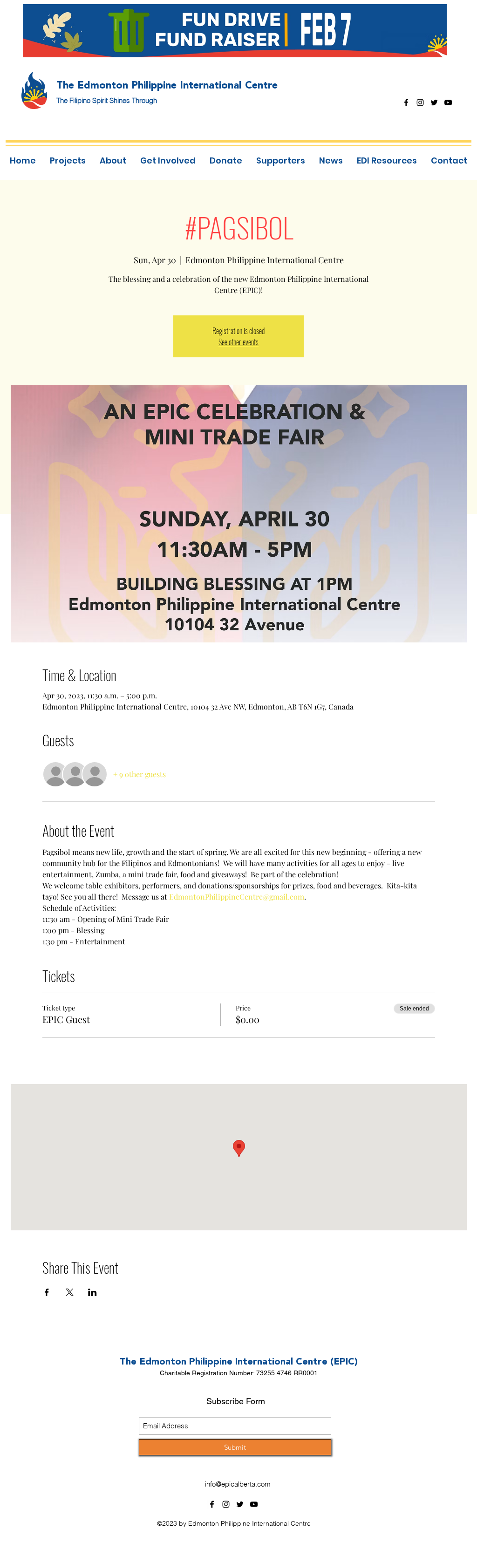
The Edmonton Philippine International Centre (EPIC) (239, 1361)
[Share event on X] (69, 1292)
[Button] (241, 30)
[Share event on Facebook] (46, 1292)
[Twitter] (434, 102)
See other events (238, 342)
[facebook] (406, 102)
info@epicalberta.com (238, 1484)
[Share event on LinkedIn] (92, 1292)
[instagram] (420, 102)
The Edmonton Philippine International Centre (167, 85)
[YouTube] (448, 102)
